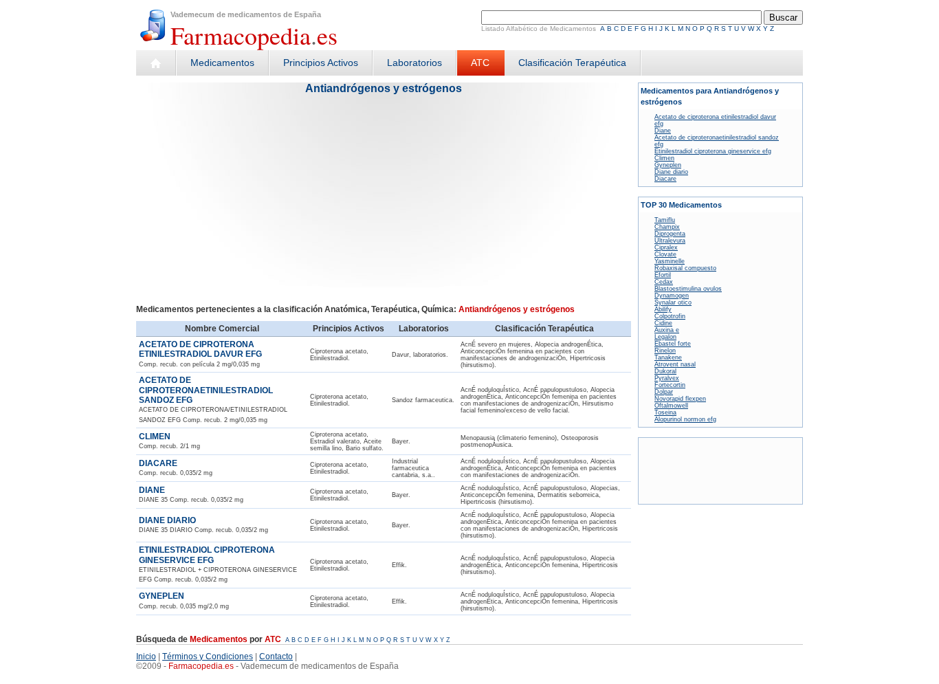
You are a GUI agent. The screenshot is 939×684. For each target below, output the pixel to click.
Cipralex (666, 247)
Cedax (663, 281)
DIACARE (158, 463)
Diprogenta (669, 233)
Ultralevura (669, 240)
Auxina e (666, 330)
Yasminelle (669, 261)
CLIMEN (154, 436)
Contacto (276, 656)
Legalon (665, 336)
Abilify (663, 309)
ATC (480, 62)
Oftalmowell (671, 405)
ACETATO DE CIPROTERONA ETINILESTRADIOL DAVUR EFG (200, 349)
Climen (664, 158)
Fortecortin (669, 385)
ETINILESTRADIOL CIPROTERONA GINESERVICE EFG (207, 554)
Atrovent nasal (675, 364)
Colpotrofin (669, 316)
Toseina (665, 412)
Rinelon (665, 350)
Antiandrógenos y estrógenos (383, 88)
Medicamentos (222, 62)
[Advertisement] (255, 204)
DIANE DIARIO (167, 520)
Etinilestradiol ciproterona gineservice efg (712, 151)
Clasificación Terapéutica (572, 62)
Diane (662, 130)
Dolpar (663, 391)
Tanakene (668, 357)
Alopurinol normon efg (685, 419)
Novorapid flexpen (680, 398)
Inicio (146, 656)
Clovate (665, 254)
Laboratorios (414, 62)
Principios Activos (320, 62)
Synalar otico (673, 302)
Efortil (662, 275)
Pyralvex (666, 378)
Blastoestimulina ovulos (688, 288)
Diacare (665, 178)
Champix (667, 226)
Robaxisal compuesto (685, 268)
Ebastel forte (672, 343)
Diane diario (671, 171)
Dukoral (665, 371)
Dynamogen (671, 295)
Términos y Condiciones (207, 656)
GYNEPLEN (161, 596)
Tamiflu (664, 220)
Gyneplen (667, 165)
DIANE (152, 490)
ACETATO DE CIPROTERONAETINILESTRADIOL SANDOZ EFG (206, 390)
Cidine (663, 323)
